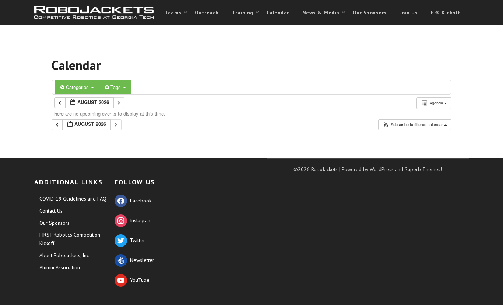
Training (242, 12)
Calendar (278, 12)
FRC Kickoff (445, 12)
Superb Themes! (423, 169)
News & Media (321, 12)
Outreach (207, 12)
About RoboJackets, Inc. (64, 255)
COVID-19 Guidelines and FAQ (72, 198)
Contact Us (51, 211)
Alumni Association (59, 267)
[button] (415, 125)
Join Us (409, 12)
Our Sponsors (370, 12)
